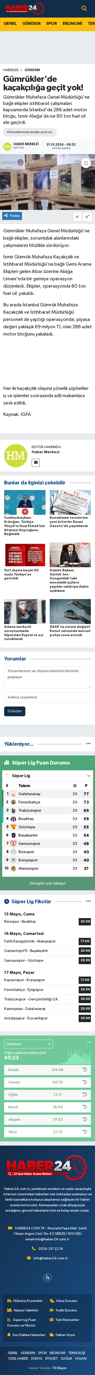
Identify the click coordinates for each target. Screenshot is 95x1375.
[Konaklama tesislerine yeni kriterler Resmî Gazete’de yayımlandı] (70, 502)
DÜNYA (36, 1358)
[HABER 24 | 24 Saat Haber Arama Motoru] (25, 9)
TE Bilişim (59, 1368)
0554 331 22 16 (50, 1249)
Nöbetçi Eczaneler (28, 1301)
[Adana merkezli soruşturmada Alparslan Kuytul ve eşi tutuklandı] (25, 611)
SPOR (51, 23)
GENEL (10, 23)
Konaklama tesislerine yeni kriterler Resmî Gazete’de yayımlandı (69, 522)
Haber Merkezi (45, 452)
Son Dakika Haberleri (28, 1335)
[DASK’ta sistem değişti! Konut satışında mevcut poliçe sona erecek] (70, 611)
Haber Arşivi (65, 1335)
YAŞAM (81, 1358)
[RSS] (48, 1278)
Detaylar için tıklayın (47, 883)
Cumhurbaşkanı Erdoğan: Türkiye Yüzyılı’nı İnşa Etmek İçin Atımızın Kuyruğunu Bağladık (24, 526)
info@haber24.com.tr (50, 1258)
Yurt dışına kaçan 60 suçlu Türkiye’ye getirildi (21, 574)
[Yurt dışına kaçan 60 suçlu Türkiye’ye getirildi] (25, 555)
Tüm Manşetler (67, 1320)
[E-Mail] (36, 463)
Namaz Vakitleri (26, 1310)
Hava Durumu (66, 1301)
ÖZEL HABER (18, 1358)
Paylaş (15, 215)
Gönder (15, 711)
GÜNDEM (31, 23)
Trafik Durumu (66, 1310)
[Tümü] (88, 744)
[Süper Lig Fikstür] (88, 902)
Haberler (11, 70)
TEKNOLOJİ (76, 1353)
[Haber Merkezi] (16, 455)
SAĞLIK (66, 1358)
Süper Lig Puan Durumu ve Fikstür (21, 1322)
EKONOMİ (72, 23)
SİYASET (51, 1358)
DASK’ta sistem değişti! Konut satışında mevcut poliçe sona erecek (70, 631)
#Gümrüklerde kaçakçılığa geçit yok (29, 132)
